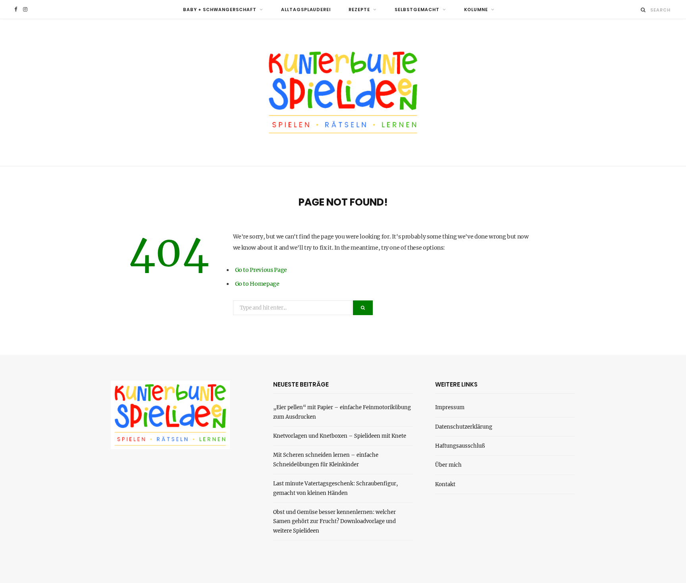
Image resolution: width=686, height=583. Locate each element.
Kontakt (445, 484)
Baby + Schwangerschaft (219, 9)
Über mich (448, 465)
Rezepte (359, 9)
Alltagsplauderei (306, 9)
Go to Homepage (257, 283)
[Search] (643, 9)
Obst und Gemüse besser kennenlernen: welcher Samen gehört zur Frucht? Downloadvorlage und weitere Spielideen (334, 521)
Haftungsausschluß (460, 446)
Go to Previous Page (261, 269)
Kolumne (476, 9)
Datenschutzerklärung (463, 426)
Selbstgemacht (417, 9)
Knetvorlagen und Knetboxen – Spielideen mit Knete (339, 436)
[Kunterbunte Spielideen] (343, 92)
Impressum (449, 407)
